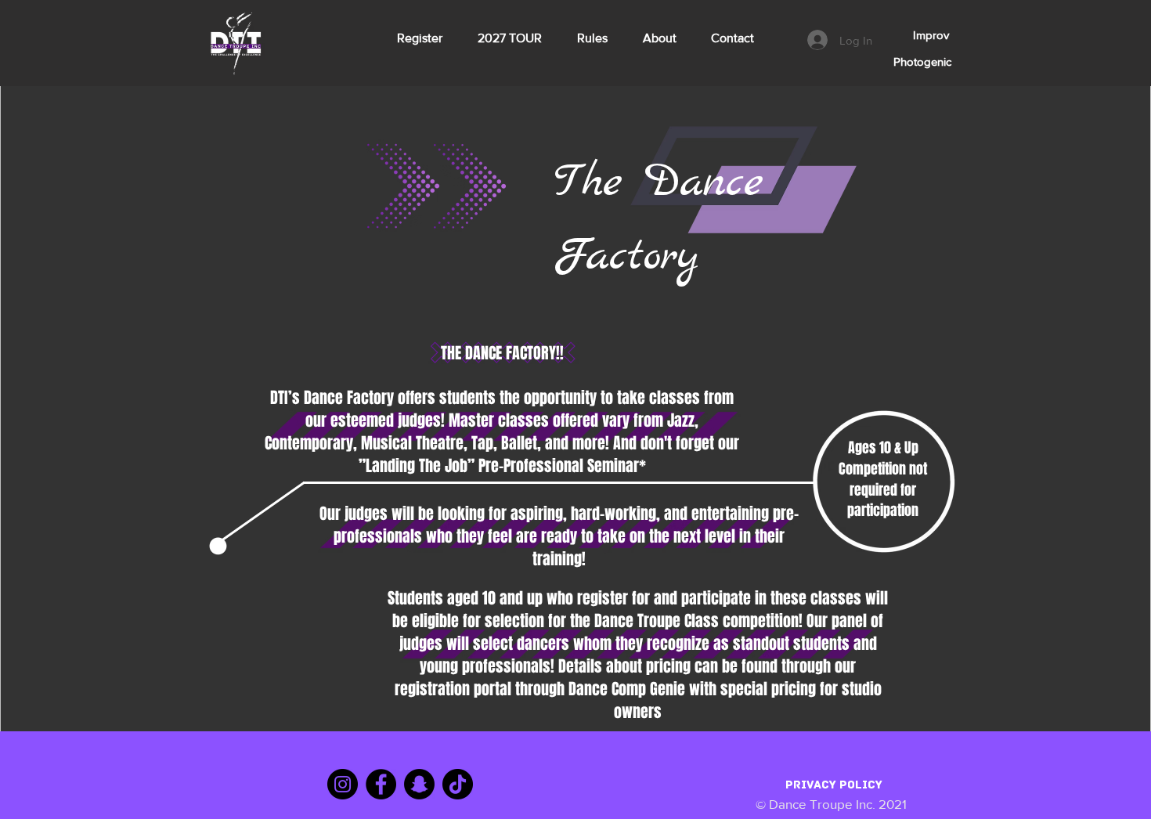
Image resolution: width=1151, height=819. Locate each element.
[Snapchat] (419, 784)
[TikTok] (457, 784)
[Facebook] (381, 784)
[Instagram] (342, 784)
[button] (916, 34)
